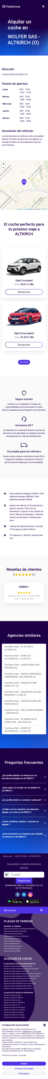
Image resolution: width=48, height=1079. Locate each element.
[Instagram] (30, 894)
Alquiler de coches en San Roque (14, 1007)
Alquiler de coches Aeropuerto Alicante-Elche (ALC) (20, 978)
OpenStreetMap (28, 209)
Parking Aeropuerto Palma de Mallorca (16, 936)
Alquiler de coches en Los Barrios (14, 1010)
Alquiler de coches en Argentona (14, 1002)
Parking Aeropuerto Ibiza (11, 943)
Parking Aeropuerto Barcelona (13, 934)
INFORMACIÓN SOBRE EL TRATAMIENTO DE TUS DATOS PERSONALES (24, 886)
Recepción (7, 856)
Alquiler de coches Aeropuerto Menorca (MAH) (18, 981)
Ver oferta (24, 362)
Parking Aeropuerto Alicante (13, 941)
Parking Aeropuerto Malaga (12, 939)
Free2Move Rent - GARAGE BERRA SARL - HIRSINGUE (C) (22, 666)
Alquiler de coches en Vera (12, 995)
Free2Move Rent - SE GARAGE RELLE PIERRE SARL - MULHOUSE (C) (20, 720)
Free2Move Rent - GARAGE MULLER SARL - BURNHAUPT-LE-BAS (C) (23, 693)
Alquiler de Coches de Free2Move (18, 993)
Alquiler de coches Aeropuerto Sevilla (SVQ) (17, 986)
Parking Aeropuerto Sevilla (12, 948)
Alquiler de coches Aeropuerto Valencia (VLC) (18, 988)
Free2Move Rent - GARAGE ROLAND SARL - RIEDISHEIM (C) (23, 702)
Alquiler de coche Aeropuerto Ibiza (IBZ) (16, 971)
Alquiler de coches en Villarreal (14, 1012)
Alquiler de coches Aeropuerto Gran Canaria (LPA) (20, 983)
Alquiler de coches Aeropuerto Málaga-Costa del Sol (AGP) (22, 973)
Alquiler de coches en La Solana (14, 1015)
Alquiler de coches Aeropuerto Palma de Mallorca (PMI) (21, 976)
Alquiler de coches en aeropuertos (19, 964)
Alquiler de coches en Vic (12, 1005)
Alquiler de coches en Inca (12, 1000)
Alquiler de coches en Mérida (13, 997)
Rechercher (24, 292)
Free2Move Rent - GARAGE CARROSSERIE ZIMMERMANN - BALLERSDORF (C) (22, 675)
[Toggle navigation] (43, 6)
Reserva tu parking (12, 926)
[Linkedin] (24, 894)
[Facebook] (17, 894)
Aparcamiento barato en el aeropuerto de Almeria (19, 929)
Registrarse (24, 880)
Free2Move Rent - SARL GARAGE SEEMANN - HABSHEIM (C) (23, 711)
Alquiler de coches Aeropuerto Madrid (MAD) (18, 966)
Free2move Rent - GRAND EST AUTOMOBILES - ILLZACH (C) (17, 657)
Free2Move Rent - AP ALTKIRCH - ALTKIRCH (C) (19, 648)
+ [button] (3, 163)
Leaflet (19, 209)
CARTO (44, 209)
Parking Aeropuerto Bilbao (12, 951)
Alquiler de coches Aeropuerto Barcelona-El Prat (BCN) (21, 969)
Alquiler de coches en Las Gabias (14, 1017)
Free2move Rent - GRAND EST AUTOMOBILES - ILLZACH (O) (17, 729)
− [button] (3, 167)
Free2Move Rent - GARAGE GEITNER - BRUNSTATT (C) (21, 684)
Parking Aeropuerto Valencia (13, 946)
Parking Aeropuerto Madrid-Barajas (15, 931)
